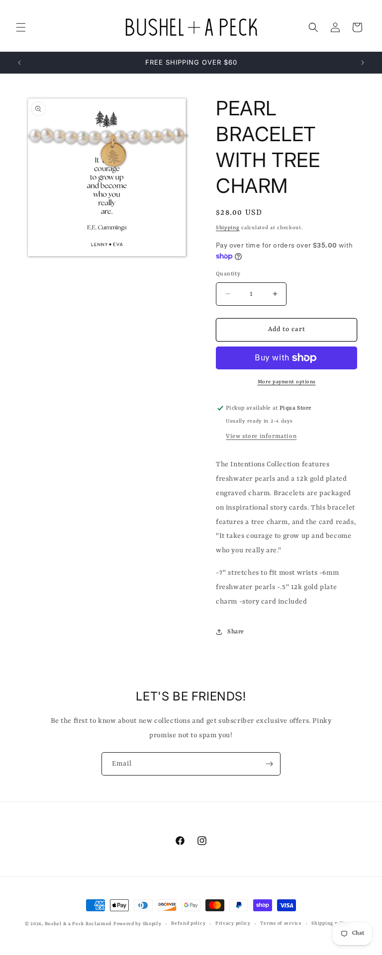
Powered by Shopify (137, 924)
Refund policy (188, 923)
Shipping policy (330, 923)
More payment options (287, 382)
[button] (21, 27)
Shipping (228, 228)
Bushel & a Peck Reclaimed (78, 924)
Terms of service (280, 923)
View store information (261, 436)
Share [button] (235, 631)
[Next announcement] (363, 63)
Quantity (228, 274)
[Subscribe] (269, 764)
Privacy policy (233, 923)
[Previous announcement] (19, 63)
